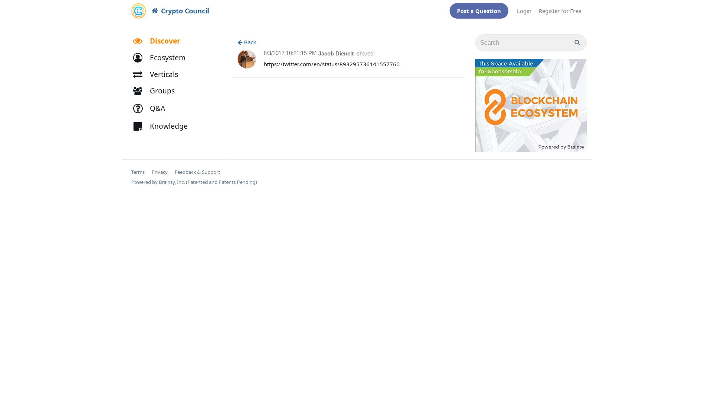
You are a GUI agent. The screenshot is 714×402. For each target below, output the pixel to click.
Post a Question (479, 11)
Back (249, 42)
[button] (162, 58)
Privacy (160, 172)
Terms (138, 172)
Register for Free (560, 11)
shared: (366, 53)
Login (524, 11)
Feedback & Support (197, 172)
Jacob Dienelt (336, 53)
